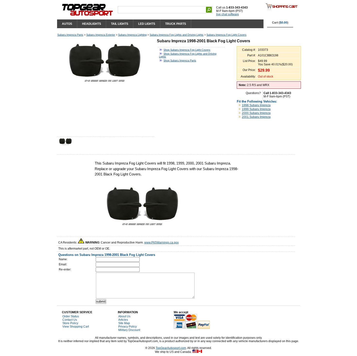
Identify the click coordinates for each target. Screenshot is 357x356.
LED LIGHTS (146, 24)
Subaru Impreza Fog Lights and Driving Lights (177, 34)
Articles (123, 319)
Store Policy (70, 323)
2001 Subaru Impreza (256, 117)
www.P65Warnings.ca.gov (161, 242)
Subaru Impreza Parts (70, 34)
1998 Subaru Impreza (256, 105)
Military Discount (129, 330)
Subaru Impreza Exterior (100, 34)
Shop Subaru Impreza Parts (179, 60)
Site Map (124, 323)
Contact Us (69, 319)
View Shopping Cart (75, 326)
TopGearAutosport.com (171, 348)
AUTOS (67, 24)
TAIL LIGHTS (119, 24)
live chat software (227, 14)
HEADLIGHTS (91, 24)
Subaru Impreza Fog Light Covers (226, 34)
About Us (124, 316)
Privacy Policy (127, 326)
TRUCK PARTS (175, 24)
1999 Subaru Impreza (256, 109)
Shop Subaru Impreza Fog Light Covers (186, 49)
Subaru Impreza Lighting (132, 34)
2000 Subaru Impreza (256, 113)
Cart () (280, 22)
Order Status (70, 316)
